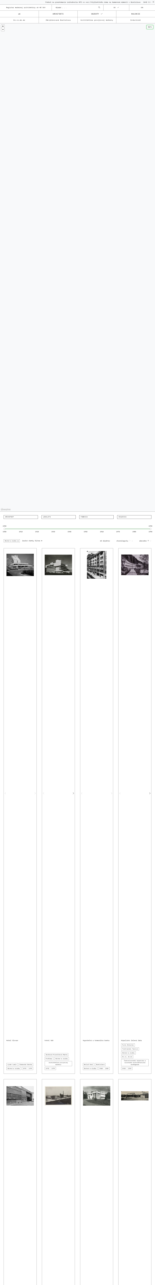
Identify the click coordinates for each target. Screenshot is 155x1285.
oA (19, 14)
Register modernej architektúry (26, 7)
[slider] (4, 529)
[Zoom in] (3, 26)
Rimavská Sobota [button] (26, 1064)
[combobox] (75, 8)
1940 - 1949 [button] (104, 1068)
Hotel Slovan (12, 1040)
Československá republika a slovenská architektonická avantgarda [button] (135, 1062)
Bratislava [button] (100, 1064)
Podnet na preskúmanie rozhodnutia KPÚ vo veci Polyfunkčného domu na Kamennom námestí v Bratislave (76, 2)
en (142, 7)
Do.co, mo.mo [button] (127, 1057)
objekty (95, 14)
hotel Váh (49, 1040)
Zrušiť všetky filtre (32, 540)
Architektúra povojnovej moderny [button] (58, 1063)
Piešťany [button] (49, 1058)
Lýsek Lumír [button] (12, 1064)
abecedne (143, 541)
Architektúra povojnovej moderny (97, 20)
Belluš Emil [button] (88, 1064)
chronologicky (122, 541)
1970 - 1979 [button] (27, 1068)
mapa (150, 27)
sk (115, 7)
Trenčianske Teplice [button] (130, 1049)
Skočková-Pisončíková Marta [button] (56, 1054)
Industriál (135, 20)
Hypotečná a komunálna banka (96, 1040)
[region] (77, 267)
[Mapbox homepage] (6, 509)
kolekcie (135, 14)
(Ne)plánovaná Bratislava (58, 20)
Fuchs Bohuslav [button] (128, 1045)
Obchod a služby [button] (13, 1068)
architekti (58, 14)
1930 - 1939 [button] (126, 1068)
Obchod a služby (12, 540)
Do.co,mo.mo (19, 20)
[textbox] (20, 517)
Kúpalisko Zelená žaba (131, 1040)
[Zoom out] (3, 29)
